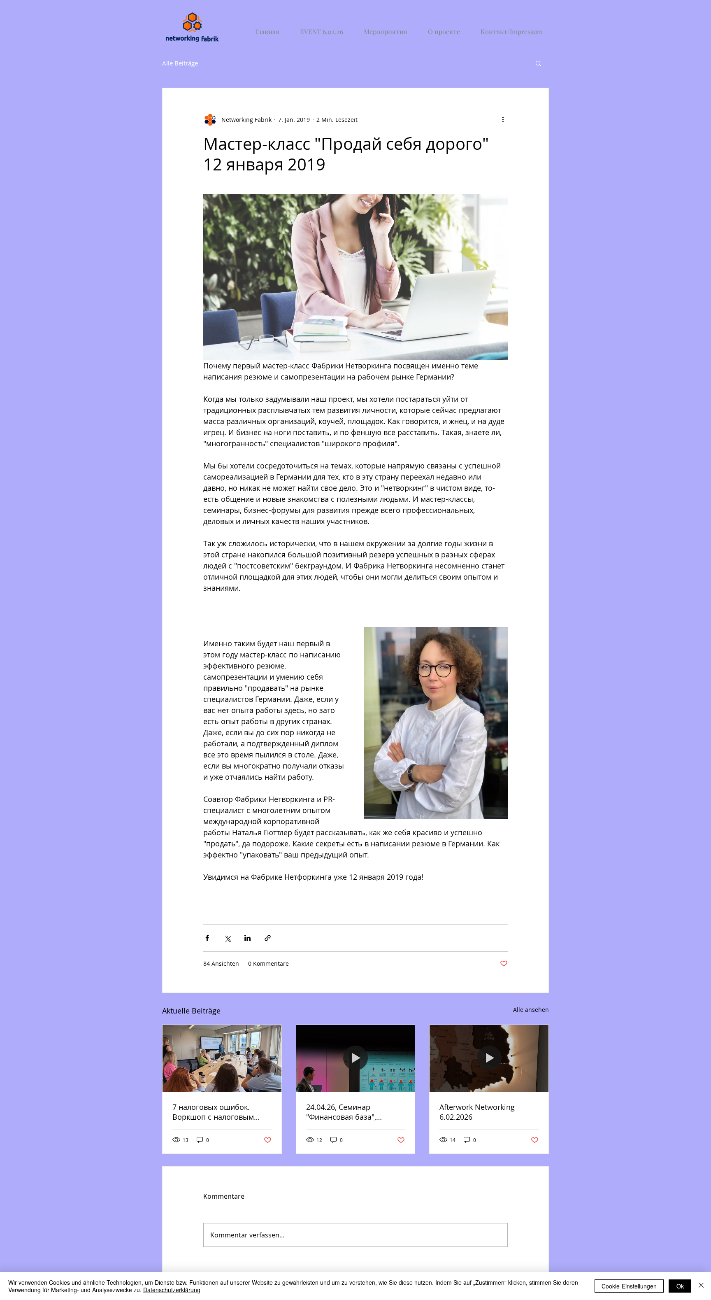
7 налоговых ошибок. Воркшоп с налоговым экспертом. (213, 1112)
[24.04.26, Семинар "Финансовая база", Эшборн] (355, 1058)
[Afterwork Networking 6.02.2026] (489, 1058)
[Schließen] (701, 1286)
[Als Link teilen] (268, 938)
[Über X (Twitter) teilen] (227, 938)
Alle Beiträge (180, 63)
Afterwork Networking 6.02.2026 (477, 1112)
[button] (538, 63)
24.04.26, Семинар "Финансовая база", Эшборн (341, 1112)
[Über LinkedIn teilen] (247, 938)
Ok (680, 1286)
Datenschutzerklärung (171, 1290)
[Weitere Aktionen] (503, 119)
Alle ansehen (531, 1009)
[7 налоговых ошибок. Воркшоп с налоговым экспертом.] (222, 1058)
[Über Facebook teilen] (207, 938)
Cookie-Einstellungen (629, 1286)
